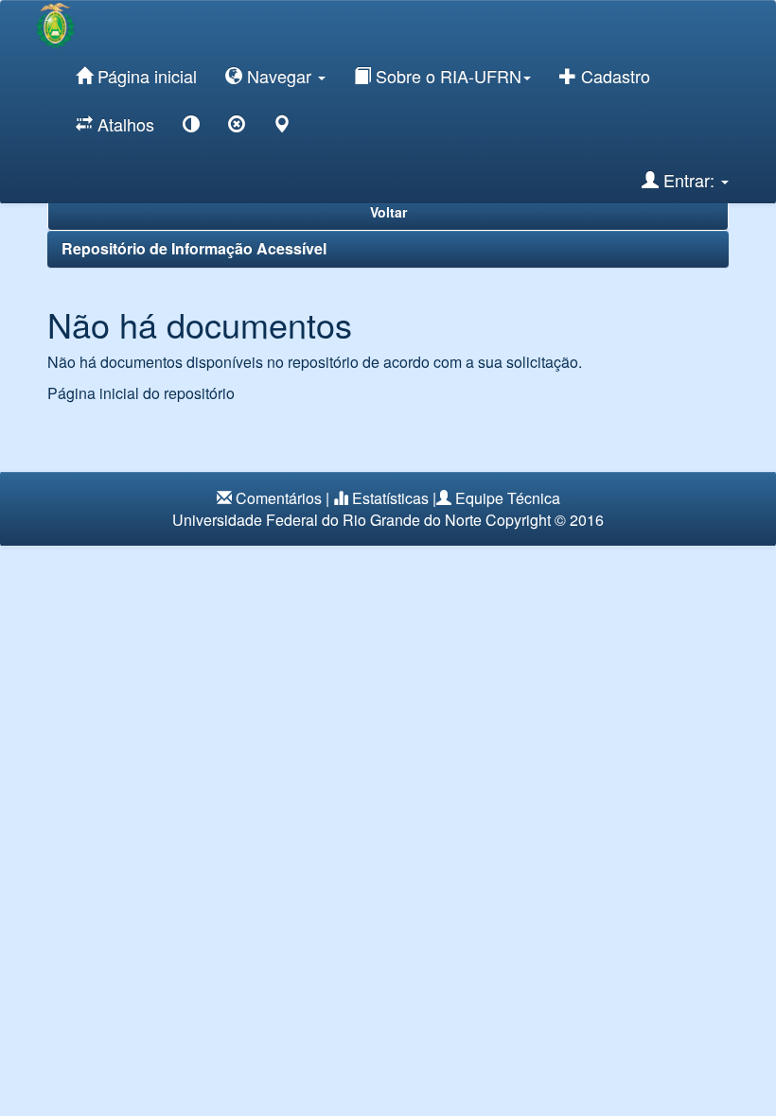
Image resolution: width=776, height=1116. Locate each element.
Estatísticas (390, 498)
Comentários (279, 498)
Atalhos (123, 124)
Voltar (388, 211)
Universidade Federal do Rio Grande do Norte (327, 520)
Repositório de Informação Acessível (194, 248)
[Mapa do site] (282, 127)
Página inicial (145, 75)
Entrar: (689, 179)
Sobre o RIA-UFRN (446, 75)
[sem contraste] (236, 127)
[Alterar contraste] (191, 127)
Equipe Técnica (507, 498)
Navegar (279, 75)
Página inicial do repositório (141, 393)
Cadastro (613, 75)
